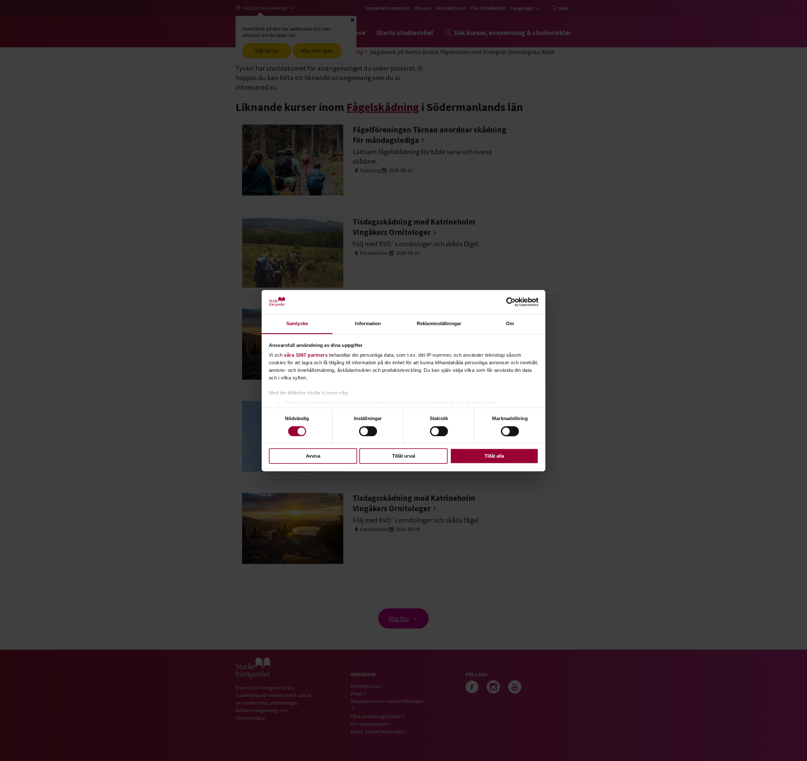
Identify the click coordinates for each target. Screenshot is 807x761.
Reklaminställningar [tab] (439, 323)
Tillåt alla (494, 456)
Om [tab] (510, 323)
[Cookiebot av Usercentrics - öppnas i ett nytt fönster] (510, 302)
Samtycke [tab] (297, 323)
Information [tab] (368, 323)
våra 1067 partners (306, 355)
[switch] (368, 431)
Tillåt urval (403, 456)
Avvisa (313, 456)
